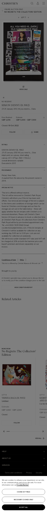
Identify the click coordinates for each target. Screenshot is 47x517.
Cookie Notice (22, 485)
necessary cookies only (23, 499)
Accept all (23, 507)
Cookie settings (23, 492)
